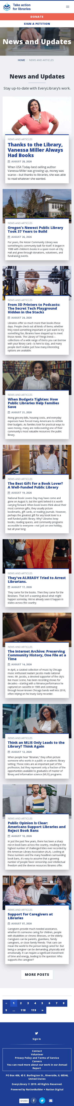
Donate (37, 17)
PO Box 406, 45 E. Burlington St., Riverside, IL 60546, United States (37, 1077)
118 (23, 1010)
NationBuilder (34, 1089)
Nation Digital (54, 1089)
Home (21, 60)
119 (33, 1010)
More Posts (37, 974)
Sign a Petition (37, 24)
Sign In (37, 1039)
